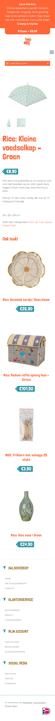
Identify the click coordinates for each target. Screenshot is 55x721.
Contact (9, 588)
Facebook (10, 683)
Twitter (9, 678)
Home (8, 578)
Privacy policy (11, 706)
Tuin (41, 222)
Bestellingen (12, 647)
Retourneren (12, 610)
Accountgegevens (15, 652)
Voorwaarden (13, 620)
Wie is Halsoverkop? (16, 583)
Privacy (9, 615)
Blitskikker (27, 702)
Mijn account (12, 642)
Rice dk (33, 222)
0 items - (27, 31)
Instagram (10, 674)
